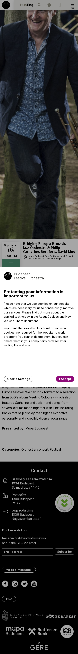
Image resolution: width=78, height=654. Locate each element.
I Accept (65, 379)
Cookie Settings (18, 379)
